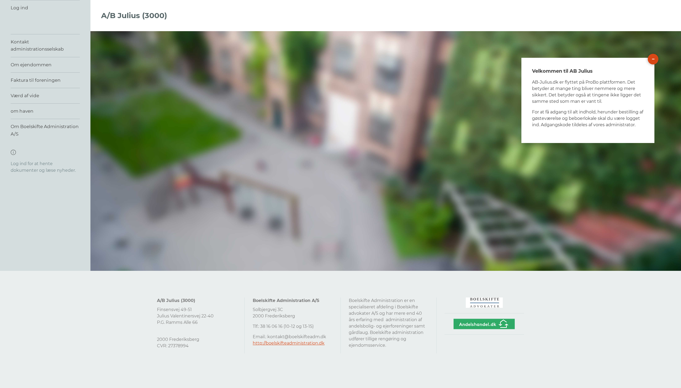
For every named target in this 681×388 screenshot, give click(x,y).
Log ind (19, 7)
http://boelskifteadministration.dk (289, 343)
